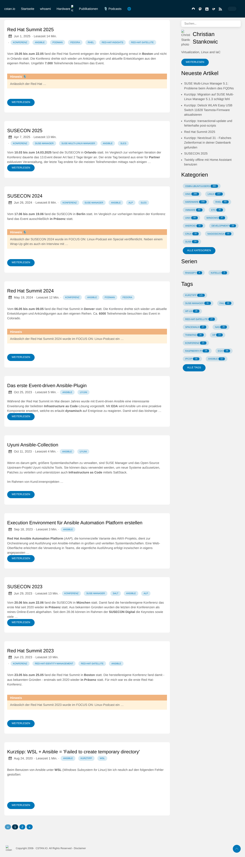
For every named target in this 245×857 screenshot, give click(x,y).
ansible (40, 42)
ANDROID (193, 225)
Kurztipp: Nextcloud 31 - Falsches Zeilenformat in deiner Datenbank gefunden (207, 142)
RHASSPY (192, 272)
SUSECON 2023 (25, 586)
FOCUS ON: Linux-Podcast (88, 239)
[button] (8, 826)
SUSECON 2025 (25, 130)
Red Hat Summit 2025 (30, 29)
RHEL (221, 202)
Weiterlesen (21, 102)
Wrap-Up (16, 244)
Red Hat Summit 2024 (30, 290)
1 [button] (15, 827)
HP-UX (191, 311)
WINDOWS (214, 217)
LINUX (214, 194)
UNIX (190, 217)
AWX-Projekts (126, 538)
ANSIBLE (215, 358)
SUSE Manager (116, 463)
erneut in (141, 54)
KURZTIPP (193, 295)
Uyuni (37, 467)
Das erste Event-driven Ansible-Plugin (47, 385)
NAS (220, 327)
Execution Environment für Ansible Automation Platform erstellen (74, 522)
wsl (102, 758)
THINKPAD (193, 335)
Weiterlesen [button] (195, 62)
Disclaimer (80, 848)
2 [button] (22, 827)
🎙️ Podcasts (112, 9)
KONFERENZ (194, 343)
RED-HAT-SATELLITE (199, 319)
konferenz (20, 42)
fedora (75, 42)
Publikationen (88, 9)
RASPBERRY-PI (196, 351)
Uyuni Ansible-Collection (32, 444)
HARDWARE (194, 202)
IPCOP (191, 358)
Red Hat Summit (38, 401)
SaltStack (119, 472)
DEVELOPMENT (223, 225)
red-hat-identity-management (54, 663)
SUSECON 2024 (25, 196)
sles (123, 143)
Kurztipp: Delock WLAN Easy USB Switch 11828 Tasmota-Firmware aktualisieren (208, 110)
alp (131, 202)
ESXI (223, 351)
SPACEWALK (194, 327)
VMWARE (192, 210)
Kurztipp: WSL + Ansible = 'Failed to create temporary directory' (73, 751)
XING (191, 194)
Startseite (27, 9)
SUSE (190, 241)
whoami (45, 9)
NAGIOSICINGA (218, 233)
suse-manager (44, 143)
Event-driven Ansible (110, 401)
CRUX (191, 233)
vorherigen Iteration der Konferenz (141, 214)
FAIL (224, 303)
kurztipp (86, 758)
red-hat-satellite (142, 42)
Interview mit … (57, 244)
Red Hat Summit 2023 (30, 650)
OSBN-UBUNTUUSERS (200, 186)
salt (115, 593)
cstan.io (9, 9)
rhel (91, 42)
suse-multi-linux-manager (78, 143)
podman (58, 42)
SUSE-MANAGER (197, 303)
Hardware (63, 9)
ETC (216, 210)
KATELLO (218, 272)
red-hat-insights (112, 42)
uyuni (83, 392)
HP (216, 335)
